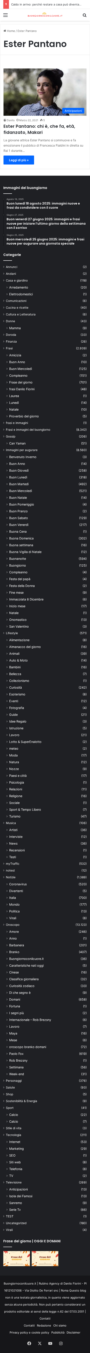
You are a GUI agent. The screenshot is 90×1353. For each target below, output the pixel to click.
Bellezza (15, 674)
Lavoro (14, 735)
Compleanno (18, 375)
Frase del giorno (21, 382)
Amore (14, 931)
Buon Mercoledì (20, 369)
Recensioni (17, 850)
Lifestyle (12, 633)
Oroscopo (12, 924)
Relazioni (15, 789)
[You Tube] (50, 1343)
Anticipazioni (18, 1189)
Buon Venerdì (18, 525)
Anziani (11, 273)
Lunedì (14, 402)
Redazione (44, 1325)
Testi (12, 857)
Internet (14, 1142)
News (13, 843)
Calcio (13, 1115)
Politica (14, 911)
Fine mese (16, 592)
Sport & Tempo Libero (25, 809)
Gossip (10, 436)
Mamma (15, 328)
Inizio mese (17, 606)
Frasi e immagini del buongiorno (28, 429)
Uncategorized (16, 1223)
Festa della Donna (22, 586)
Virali (12, 918)
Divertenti (16, 891)
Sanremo (15, 1203)
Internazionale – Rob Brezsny (30, 1020)
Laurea (14, 396)
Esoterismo (17, 694)
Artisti (13, 830)
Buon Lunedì (18, 477)
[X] (40, 1343)
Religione (15, 796)
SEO (12, 1155)
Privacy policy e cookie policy (29, 1332)
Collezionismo (19, 681)
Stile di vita (13, 1128)
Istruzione (16, 728)
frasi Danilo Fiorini (22, 389)
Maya (13, 1033)
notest (10, 870)
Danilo (11, 120)
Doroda (11, 334)
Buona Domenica (21, 538)
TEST (10, 1216)
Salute (10, 1087)
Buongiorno (17, 565)
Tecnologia (13, 1135)
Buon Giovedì (19, 470)
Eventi (13, 701)
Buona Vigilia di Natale (25, 552)
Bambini (15, 667)
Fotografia (16, 708)
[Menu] (5, 16)
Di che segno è (20, 992)
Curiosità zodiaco (22, 986)
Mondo (14, 904)
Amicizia (15, 355)
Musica (11, 823)
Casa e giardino (17, 280)
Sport (10, 1108)
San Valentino (19, 626)
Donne (10, 321)
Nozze (14, 769)
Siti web (15, 1162)
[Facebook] (29, 1343)
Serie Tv (15, 1209)
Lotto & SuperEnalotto (25, 742)
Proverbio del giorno (24, 416)
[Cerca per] (84, 16)
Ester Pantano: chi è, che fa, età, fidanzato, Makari (39, 129)
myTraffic (12, 863)
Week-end (16, 1074)
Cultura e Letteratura (21, 314)
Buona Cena (18, 531)
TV (11, 1176)
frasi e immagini (17, 423)
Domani (14, 999)
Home (10, 31)
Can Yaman (17, 443)
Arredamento (18, 287)
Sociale (14, 803)
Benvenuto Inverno (22, 457)
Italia (12, 898)
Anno (13, 938)
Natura (14, 762)
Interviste (15, 836)
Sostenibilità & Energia (21, 1101)
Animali (14, 653)
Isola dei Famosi (20, 1196)
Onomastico (18, 619)
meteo (13, 748)
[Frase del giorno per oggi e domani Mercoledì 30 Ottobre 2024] (45, 1258)
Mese (13, 1040)
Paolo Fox (16, 1053)
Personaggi (14, 1080)
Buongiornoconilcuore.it (26, 959)
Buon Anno (17, 362)
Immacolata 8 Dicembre (26, 599)
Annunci (11, 267)
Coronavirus (18, 884)
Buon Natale (18, 497)
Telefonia (15, 1169)
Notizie (11, 877)
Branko (14, 952)
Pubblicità (57, 1332)
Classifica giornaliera (24, 979)
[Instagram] (60, 1343)
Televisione (14, 1182)
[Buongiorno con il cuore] (45, 15)
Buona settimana (21, 545)
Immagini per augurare (22, 450)
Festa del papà (19, 579)
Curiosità (15, 687)
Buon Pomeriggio (21, 504)
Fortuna (14, 1006)
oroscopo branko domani (27, 1047)
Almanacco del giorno (25, 647)
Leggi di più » (19, 160)
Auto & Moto (18, 660)
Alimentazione (19, 640)
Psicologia (16, 782)
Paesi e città (18, 775)
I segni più (16, 1013)
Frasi (9, 348)
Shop (9, 1094)
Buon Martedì (19, 484)
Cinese (14, 972)
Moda (13, 755)
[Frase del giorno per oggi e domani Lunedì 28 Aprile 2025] (16, 1258)
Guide (13, 714)
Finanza (11, 341)
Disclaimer (73, 1332)
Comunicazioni (16, 301)
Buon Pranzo (18, 511)
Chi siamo (59, 1325)
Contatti (45, 1318)
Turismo (15, 816)
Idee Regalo (17, 721)
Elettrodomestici (21, 294)
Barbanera (16, 945)
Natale (14, 409)
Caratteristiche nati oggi (26, 965)
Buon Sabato (18, 518)
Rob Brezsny (18, 1060)
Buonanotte (17, 558)
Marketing (16, 1148)
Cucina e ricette (17, 307)
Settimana (16, 1067)
